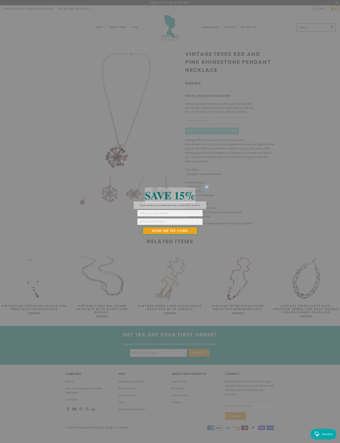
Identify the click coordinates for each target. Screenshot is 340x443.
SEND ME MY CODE (170, 230)
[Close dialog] (206, 187)
